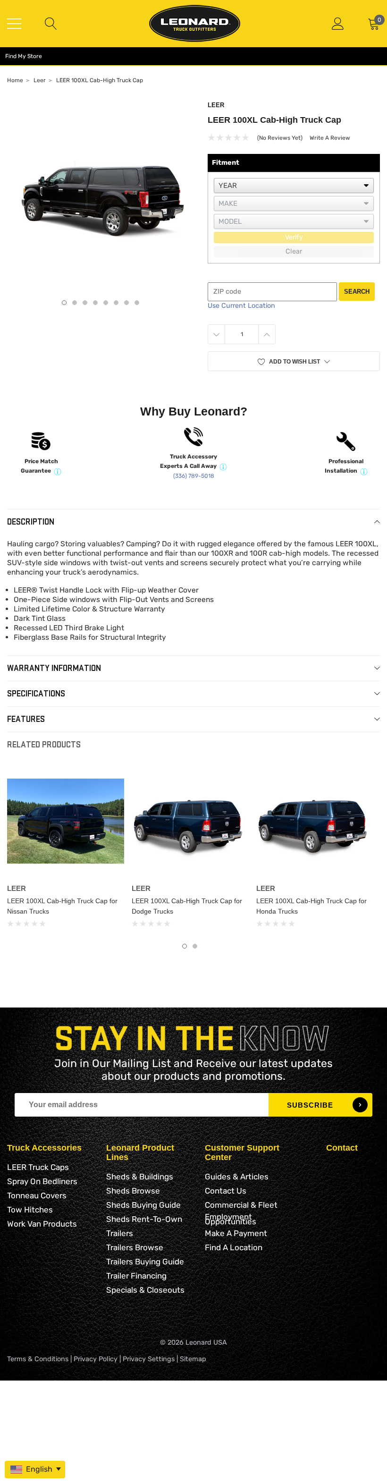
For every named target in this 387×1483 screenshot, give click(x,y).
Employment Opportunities (230, 1219)
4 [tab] (95, 302)
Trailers (119, 1233)
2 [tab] (74, 302)
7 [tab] (126, 302)
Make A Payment (236, 1233)
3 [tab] (85, 302)
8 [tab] (137, 302)
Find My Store (23, 56)
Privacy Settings (149, 1359)
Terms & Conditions (37, 1359)
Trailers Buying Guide (145, 1261)
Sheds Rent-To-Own (144, 1219)
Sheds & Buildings (139, 1176)
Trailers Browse (134, 1247)
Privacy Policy (96, 1359)
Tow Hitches (30, 1209)
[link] (65, 821)
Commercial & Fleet (241, 1205)
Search (357, 291)
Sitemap (193, 1359)
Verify (294, 237)
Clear (294, 251)
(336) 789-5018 (193, 476)
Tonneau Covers (37, 1195)
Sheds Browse (133, 1190)
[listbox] (294, 185)
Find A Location (233, 1247)
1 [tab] (64, 302)
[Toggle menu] (14, 24)
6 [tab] (116, 302)
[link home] (194, 23)
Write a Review (330, 138)
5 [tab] (105, 302)
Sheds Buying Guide (143, 1205)
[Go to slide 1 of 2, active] (184, 946)
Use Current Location (241, 306)
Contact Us (225, 1190)
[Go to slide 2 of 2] (195, 946)
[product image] (100, 195)
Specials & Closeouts (145, 1290)
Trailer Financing (136, 1275)
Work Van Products (42, 1223)
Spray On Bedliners (42, 1181)
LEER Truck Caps (38, 1167)
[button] (294, 361)
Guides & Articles (237, 1176)
